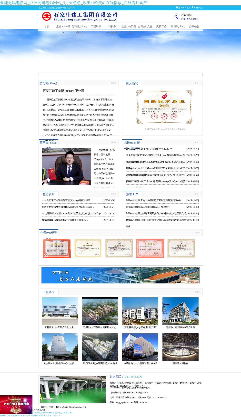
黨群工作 (161, 26)
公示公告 (194, 26)
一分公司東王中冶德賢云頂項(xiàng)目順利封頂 (66, 200)
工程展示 (96, 26)
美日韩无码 (5, 415)
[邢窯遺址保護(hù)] (119, 257)
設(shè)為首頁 (184, 7)
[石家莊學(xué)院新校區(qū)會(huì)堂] (181, 257)
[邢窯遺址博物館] (180, 360)
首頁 (46, 26)
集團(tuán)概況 (117, 382)
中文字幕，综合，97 (52, 415)
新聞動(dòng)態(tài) (134, 382)
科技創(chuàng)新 (163, 382)
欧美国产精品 (37, 415)
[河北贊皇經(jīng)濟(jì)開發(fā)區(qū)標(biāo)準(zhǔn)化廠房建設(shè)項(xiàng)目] (140, 324)
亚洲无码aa (15, 415)
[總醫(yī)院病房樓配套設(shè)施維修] (88, 257)
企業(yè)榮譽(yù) (180, 382)
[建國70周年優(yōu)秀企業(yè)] (150, 257)
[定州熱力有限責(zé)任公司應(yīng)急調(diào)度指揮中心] (180, 324)
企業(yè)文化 (145, 26)
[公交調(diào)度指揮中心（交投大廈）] (60, 360)
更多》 (114, 83)
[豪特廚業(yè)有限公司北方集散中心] (60, 324)
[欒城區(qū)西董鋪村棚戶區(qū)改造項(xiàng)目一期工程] (100, 324)
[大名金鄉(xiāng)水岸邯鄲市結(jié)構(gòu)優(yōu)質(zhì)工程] (57, 257)
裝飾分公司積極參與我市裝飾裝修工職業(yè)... (65, 219)
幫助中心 (198, 7)
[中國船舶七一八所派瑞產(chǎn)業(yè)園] (140, 360)
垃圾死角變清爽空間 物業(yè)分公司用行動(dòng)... (68, 206)
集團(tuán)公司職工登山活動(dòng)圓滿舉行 (148, 206)
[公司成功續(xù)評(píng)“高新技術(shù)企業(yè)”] (162, 86)
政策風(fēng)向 (127, 385)
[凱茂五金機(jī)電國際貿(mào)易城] (100, 360)
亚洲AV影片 (25, 415)
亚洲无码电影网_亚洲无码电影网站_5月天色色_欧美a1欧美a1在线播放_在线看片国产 (73, 2)
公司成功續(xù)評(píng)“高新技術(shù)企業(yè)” (149, 148)
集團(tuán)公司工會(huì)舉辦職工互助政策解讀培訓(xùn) (154, 200)
